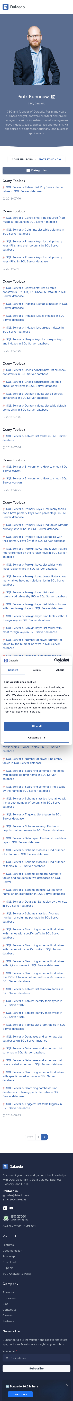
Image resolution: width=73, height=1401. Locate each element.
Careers (8, 1315)
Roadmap (9, 1256)
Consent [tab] (13, 669)
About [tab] (60, 669)
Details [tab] (36, 669)
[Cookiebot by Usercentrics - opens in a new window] (54, 660)
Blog (5, 1304)
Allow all (36, 726)
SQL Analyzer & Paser (17, 1273)
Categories (38, 170)
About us (8, 1292)
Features (8, 1245)
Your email (10, 1351)
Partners (8, 1321)
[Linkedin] (53, 96)
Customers (9, 1298)
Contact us (9, 1309)
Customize (34, 737)
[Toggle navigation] (64, 7)
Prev (30, 1137)
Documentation (12, 1250)
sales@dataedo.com (18, 1195)
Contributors (22, 159)
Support (8, 1268)
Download (9, 1262)
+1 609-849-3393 (16, 1199)
